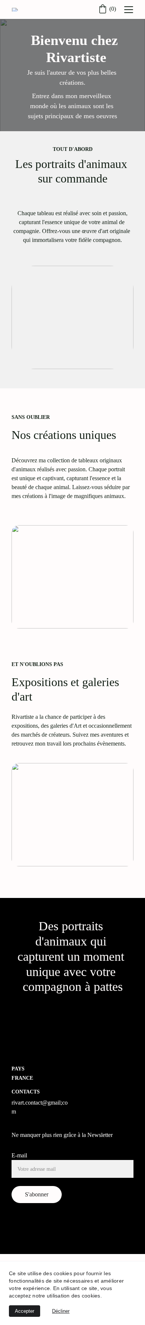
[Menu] (128, 9)
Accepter (24, 1311)
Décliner (61, 1311)
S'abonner (36, 1194)
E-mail (19, 1155)
